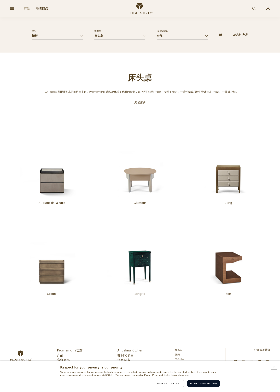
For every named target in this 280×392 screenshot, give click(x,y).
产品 (60, 355)
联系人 (178, 350)
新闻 (177, 355)
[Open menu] (12, 8)
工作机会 (179, 359)
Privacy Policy (151, 375)
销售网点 (123, 360)
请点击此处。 (108, 375)
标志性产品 (240, 35)
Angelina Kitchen (130, 350)
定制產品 (63, 360)
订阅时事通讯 (262, 350)
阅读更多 (140, 102)
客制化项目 (125, 355)
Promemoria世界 (70, 350)
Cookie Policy (170, 375)
